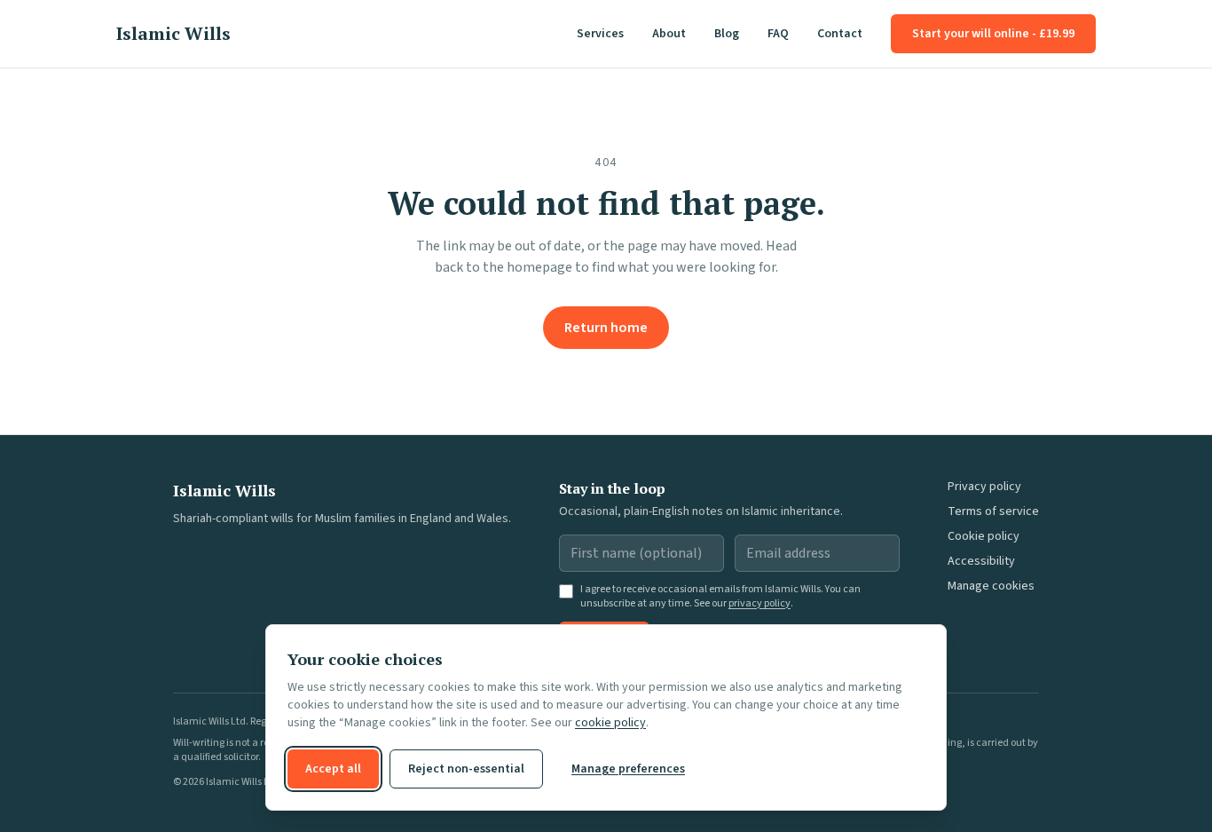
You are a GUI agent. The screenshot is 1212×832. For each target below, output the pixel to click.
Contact (839, 34)
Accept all (333, 769)
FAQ (778, 34)
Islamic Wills (173, 33)
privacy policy (759, 603)
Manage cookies (991, 586)
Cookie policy (983, 536)
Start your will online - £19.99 (993, 34)
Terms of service (993, 511)
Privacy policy (984, 486)
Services (600, 34)
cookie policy (610, 723)
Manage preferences (628, 769)
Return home (606, 327)
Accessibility (981, 561)
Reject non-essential (466, 769)
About (669, 34)
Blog (726, 34)
